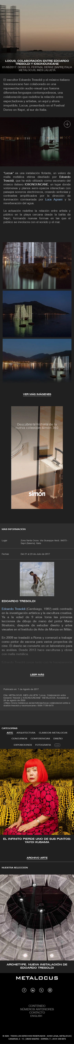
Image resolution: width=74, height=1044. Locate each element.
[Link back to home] (37, 980)
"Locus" (8, 173)
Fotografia (43, 745)
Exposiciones (23, 745)
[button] (6, 804)
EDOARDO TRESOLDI (19, 601)
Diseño (58, 739)
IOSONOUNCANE (36, 184)
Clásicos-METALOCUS (53, 733)
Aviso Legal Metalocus (59, 1036)
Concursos (19, 739)
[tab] (10, 733)
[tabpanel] (37, 804)
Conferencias (40, 739)
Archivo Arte (37, 858)
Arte (10, 733)
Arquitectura (26, 733)
